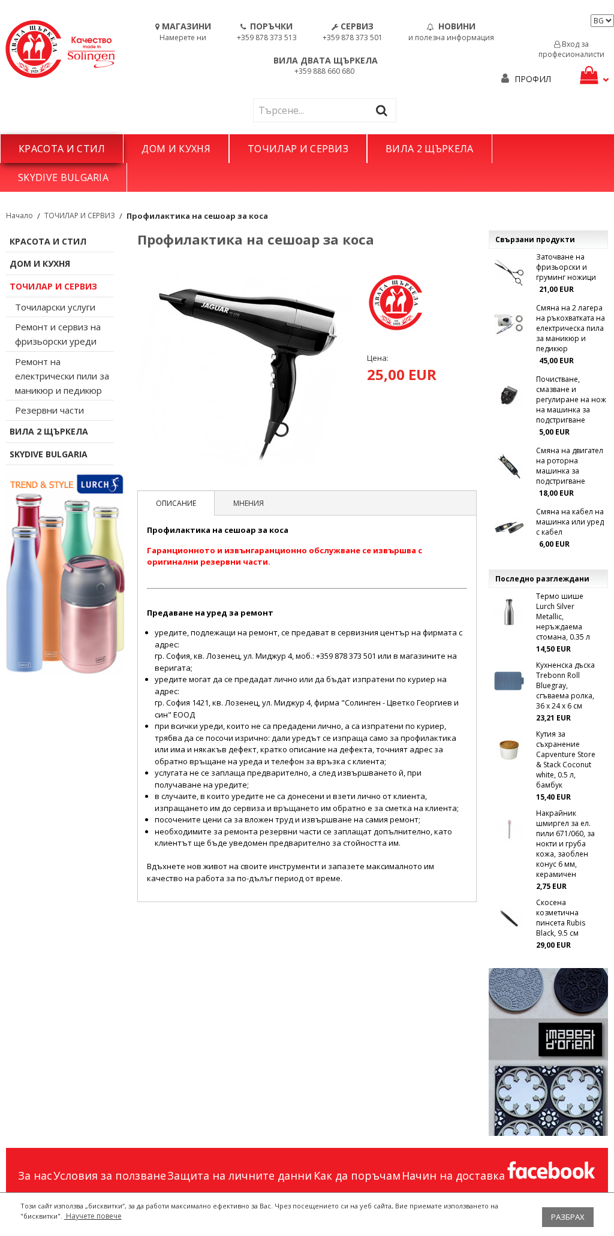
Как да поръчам (357, 1175)
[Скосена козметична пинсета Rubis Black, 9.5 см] (509, 918)
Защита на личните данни (239, 1175)
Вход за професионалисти (571, 49)
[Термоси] (65, 572)
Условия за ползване (109, 1175)
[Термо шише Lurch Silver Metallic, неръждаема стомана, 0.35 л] (509, 612)
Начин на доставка (453, 1175)
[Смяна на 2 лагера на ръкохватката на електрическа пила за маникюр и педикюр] (509, 324)
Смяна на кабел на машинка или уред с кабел (570, 522)
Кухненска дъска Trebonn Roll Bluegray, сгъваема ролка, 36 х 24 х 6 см (565, 685)
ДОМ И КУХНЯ (176, 148)
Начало (19, 215)
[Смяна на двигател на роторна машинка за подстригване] (509, 466)
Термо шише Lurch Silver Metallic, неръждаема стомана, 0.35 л (563, 616)
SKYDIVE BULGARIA (63, 177)
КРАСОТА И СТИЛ (62, 148)
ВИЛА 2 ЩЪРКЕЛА (429, 148)
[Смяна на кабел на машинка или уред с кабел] (509, 527)
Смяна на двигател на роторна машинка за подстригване (569, 465)
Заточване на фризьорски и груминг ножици (566, 267)
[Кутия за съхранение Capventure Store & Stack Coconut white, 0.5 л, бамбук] (509, 750)
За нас (35, 1175)
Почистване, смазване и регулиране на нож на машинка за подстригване (571, 399)
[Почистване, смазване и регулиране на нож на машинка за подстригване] (509, 395)
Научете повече (93, 1216)
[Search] (384, 110)
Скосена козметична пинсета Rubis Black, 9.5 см (560, 917)
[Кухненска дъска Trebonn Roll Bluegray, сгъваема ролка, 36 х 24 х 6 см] (509, 681)
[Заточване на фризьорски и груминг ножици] (509, 273)
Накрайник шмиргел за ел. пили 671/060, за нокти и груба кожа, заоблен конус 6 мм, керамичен (565, 843)
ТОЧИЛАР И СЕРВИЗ (298, 148)
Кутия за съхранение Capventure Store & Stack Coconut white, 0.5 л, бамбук (565, 759)
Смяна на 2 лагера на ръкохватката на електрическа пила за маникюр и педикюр (570, 328)
